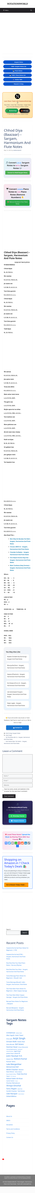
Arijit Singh (9, 735)
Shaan (16, 1081)
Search (8, 929)
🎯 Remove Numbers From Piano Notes (17, 203)
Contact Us (9, 1137)
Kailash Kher (9, 1059)
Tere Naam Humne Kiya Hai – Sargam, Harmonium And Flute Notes (20, 560)
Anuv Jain (9, 1039)
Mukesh (21, 1070)
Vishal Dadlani (21, 1094)
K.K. (20, 1056)
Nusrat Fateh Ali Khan (11, 1074)
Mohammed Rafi (12, 1067)
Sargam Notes (17, 62)
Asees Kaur (21, 1042)
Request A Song (17, 84)
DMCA (8, 1120)
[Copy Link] (29, 843)
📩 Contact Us (17, 728)
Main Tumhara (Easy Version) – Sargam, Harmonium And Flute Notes (20, 567)
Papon (8, 1076)
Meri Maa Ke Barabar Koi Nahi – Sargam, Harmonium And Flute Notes (20, 541)
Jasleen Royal (10, 1053)
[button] (31, 10)
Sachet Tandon (10, 1081)
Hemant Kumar (9, 1051)
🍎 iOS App (24, 110)
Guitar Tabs (17, 79)
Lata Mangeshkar (14, 1064)
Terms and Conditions (13, 1129)
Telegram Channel (18, 820)
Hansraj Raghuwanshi (11, 1049)
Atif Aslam (19, 1044)
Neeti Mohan (10, 1072)
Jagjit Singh (17, 1051)
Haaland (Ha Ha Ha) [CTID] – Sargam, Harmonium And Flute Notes (15, 957)
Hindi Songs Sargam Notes (13, 733)
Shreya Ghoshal (13, 1085)
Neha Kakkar (18, 1072)
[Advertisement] (17, 33)
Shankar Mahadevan (13, 1083)
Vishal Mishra (11, 1096)
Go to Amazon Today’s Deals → (16, 885)
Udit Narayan (12, 1093)
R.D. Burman (13, 1076)
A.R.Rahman (10, 1033)
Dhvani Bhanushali (23, 1047)
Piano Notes (17, 71)
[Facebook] (6, 843)
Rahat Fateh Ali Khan (14, 1078)
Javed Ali (17, 1053)
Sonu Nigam (11, 1088)
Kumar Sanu (10, 1061)
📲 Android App (12, 110)
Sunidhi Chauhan (11, 1091)
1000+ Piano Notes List (18, 75)
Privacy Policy (10, 1133)
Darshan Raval (11, 1047)
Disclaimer (9, 1125)
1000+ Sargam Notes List (17, 66)
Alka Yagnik (10, 1035)
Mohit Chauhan (12, 1069)
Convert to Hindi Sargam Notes (17, 172)
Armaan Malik (11, 1041)
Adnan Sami (19, 1033)
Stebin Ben (19, 1089)
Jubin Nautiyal (12, 1056)
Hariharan (20, 1049)
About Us (9, 1116)
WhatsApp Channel (18, 816)
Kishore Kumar (20, 1058)
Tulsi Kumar (21, 1091)
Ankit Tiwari (19, 1035)
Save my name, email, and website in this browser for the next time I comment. (16, 790)
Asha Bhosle (10, 1044)
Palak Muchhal (22, 1074)
